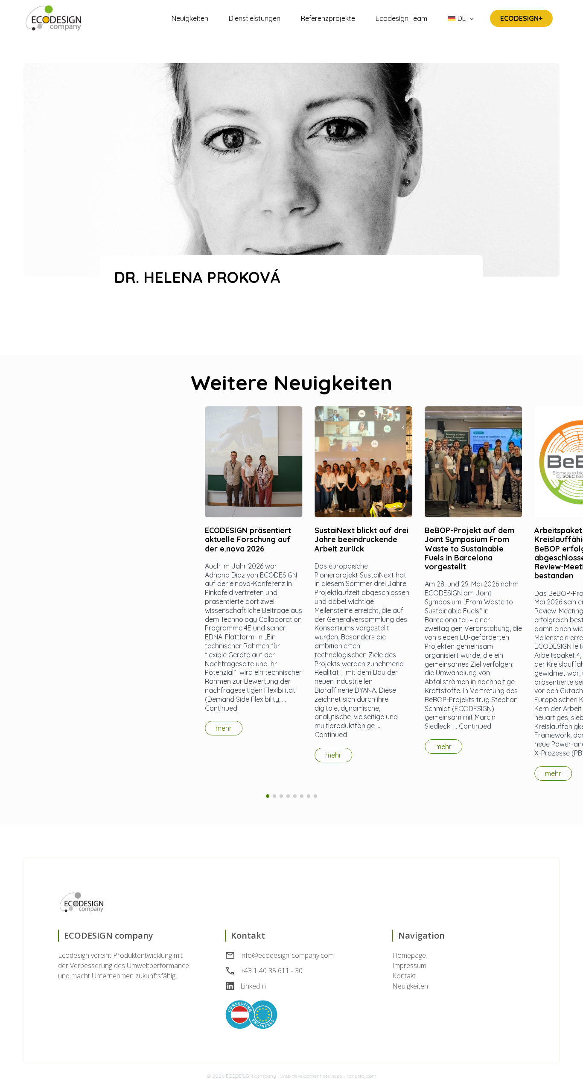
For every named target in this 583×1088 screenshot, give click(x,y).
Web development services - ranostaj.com (328, 1076)
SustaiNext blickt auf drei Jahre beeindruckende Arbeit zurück (361, 539)
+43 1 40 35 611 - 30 (271, 970)
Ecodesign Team (401, 18)
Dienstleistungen (254, 18)
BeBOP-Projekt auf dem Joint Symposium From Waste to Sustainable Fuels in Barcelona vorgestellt (469, 548)
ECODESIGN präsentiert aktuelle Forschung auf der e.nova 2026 (248, 539)
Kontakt (404, 975)
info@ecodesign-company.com (287, 955)
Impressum (409, 965)
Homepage (409, 955)
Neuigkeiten (190, 18)
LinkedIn (253, 986)
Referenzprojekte (328, 18)
